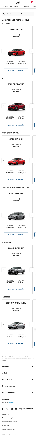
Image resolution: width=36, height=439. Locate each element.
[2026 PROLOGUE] (16, 106)
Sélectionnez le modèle (16, 70)
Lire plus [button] (4, 360)
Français (29, 409)
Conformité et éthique (8, 429)
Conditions (5, 414)
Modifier (11, 402)
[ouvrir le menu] (2, 2)
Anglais (22, 409)
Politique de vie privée (8, 418)
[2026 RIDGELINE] (16, 270)
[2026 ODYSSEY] (16, 216)
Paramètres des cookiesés (9, 421)
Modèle (26, 6)
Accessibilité (5, 425)
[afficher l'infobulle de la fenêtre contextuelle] (13, 63)
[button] (18, 14)
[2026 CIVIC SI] (16, 52)
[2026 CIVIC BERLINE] (16, 325)
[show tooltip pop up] (20, 35)
